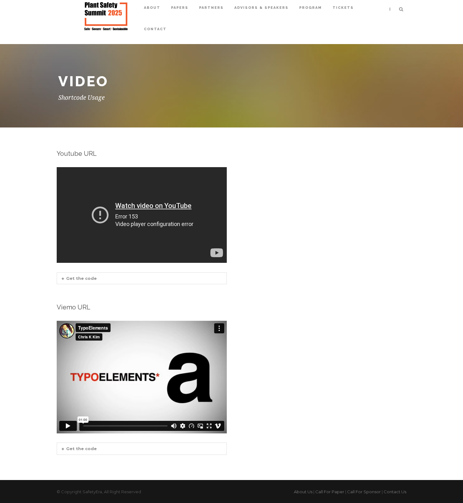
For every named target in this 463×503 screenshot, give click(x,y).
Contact (155, 29)
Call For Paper (329, 491)
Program (310, 8)
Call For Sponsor (364, 491)
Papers (179, 8)
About (152, 8)
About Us (303, 491)
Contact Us (395, 491)
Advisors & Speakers (261, 8)
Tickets (343, 8)
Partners (211, 8)
